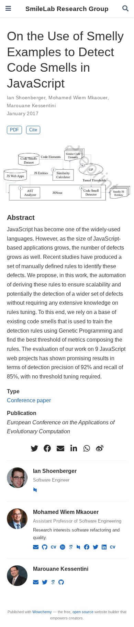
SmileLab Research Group (67, 8)
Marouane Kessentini (31, 105)
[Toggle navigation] (8, 8)
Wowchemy (42, 612)
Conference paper (29, 400)
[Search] (125, 9)
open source (82, 612)
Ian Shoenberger (26, 97)
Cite (33, 129)
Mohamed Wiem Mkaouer (77, 97)
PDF (14, 129)
